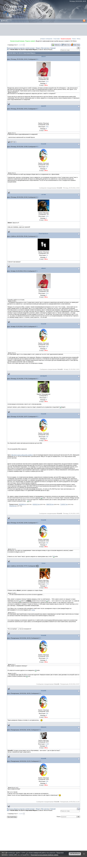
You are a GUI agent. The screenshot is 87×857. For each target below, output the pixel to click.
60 (40, 761)
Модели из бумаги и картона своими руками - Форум (23, 48)
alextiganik (43, 376)
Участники (56, 39)
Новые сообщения (46, 39)
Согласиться (75, 853)
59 (40, 730)
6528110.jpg (36, 504)
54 (37, 416)
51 (37, 271)
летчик (43, 194)
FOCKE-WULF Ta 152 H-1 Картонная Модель (24, 49)
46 (37, 59)
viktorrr (43, 56)
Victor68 (43, 144)
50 (37, 236)
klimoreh (43, 727)
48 (37, 146)
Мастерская (45, 48)
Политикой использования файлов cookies (44, 855)
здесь (33, 610)
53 (37, 378)
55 (37, 523)
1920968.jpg (22, 504)
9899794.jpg (50, 504)
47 (37, 109)
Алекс (44, 563)
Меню (5, 21)
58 (40, 693)
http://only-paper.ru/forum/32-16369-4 (22, 455)
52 (37, 326)
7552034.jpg (12, 506)
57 (40, 638)
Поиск (74, 39)
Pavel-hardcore (43, 233)
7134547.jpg (64, 504)
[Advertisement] (43, 30)
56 (37, 566)
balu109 (43, 106)
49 (37, 197)
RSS (78, 39)
